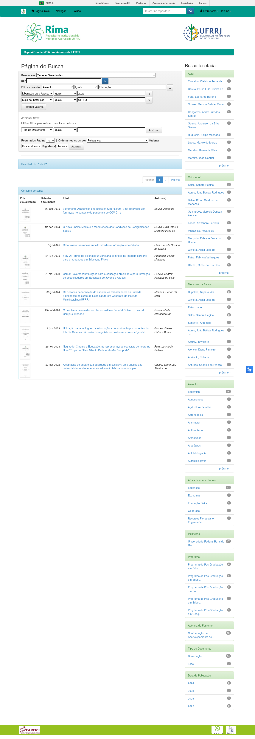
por (23, 81)
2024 (191, 683)
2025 (191, 698)
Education (194, 392)
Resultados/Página (33, 140)
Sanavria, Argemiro (199, 322)
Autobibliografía (197, 461)
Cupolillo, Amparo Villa (201, 292)
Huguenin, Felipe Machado (204, 135)
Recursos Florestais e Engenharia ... (201, 520)
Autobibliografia (197, 453)
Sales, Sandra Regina (201, 185)
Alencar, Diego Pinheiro (202, 349)
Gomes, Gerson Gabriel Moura (206, 104)
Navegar (61, 11)
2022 (191, 706)
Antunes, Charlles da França (205, 365)
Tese (191, 664)
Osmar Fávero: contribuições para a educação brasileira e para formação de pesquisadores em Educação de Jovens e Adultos (106, 275)
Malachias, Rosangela (201, 230)
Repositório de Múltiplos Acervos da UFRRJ (52, 52)
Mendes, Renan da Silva (202, 150)
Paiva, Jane (195, 307)
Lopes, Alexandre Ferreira (203, 223)
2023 (191, 691)
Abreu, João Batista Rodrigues (206, 192)
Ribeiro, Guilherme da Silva (204, 265)
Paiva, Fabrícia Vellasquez (203, 257)
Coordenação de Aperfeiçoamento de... (201, 635)
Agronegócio (195, 415)
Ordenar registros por (72, 140)
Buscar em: (28, 75)
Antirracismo (195, 430)
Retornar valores (33, 107)
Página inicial (42, 11)
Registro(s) (49, 146)
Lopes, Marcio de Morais (202, 142)
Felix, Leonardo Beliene (202, 96)
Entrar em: (210, 11)
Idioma (225, 11)
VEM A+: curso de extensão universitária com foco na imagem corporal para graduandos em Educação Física (105, 257)
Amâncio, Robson (198, 357)
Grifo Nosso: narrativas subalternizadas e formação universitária (101, 245)
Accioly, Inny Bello (198, 342)
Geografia (194, 511)
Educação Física (198, 503)
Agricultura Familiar (199, 407)
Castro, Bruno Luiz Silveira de (205, 89)
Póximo (175, 180)
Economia (194, 495)
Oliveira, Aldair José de (201, 250)
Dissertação (195, 656)
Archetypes (194, 438)
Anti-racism (194, 422)
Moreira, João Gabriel (201, 158)
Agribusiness (195, 399)
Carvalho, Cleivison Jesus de (205, 81)
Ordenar (154, 140)
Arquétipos (194, 445)
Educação (194, 488)
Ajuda (77, 11)
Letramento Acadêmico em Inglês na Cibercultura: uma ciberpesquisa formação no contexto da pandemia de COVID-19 (104, 210)
